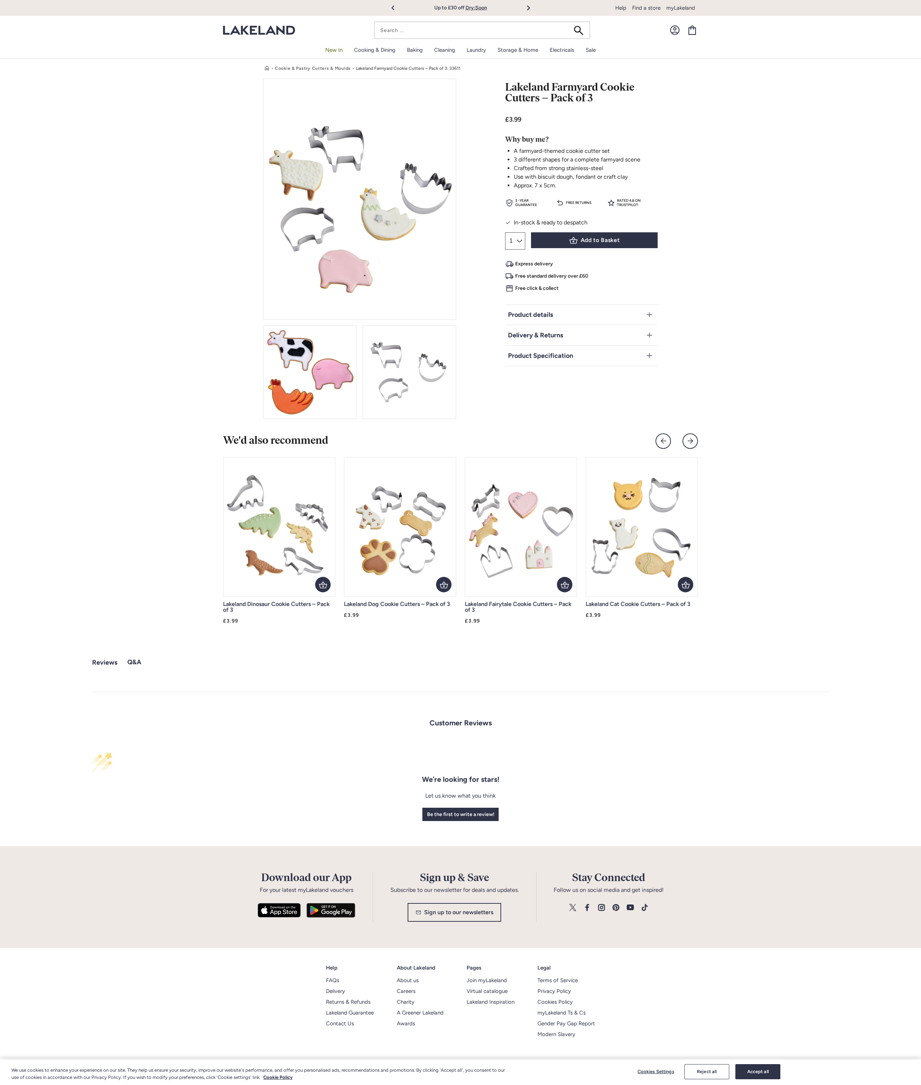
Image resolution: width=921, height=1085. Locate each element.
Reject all (707, 1071)
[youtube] (630, 908)
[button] (397, 8)
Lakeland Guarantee (350, 1012)
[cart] (692, 30)
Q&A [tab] (134, 662)
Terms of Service (557, 980)
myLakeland (680, 8)
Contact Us (340, 1023)
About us (408, 980)
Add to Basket (600, 240)
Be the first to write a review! (460, 814)
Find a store (646, 8)
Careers (406, 991)
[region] (460, 1072)
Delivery (335, 991)
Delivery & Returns (535, 335)
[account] (675, 30)
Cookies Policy (555, 1002)
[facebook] (587, 908)
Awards (406, 1023)
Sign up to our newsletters (458, 912)
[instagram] (601, 908)
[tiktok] (644, 908)
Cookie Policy (277, 1077)
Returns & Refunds (348, 1002)
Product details (530, 315)
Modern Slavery (556, 1034)
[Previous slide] (663, 441)
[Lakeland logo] (259, 30)
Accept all (758, 1071)
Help (620, 8)
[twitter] (572, 908)
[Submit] (581, 30)
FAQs (332, 980)
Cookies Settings (656, 1071)
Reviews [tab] (104, 662)
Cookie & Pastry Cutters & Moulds (313, 68)
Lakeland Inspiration (490, 1002)
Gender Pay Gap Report (566, 1023)
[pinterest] (616, 908)
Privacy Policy (554, 991)
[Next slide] (690, 441)
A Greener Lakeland (420, 1012)
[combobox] (482, 30)
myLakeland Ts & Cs (561, 1012)
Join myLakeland (487, 980)
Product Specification (540, 356)
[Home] (267, 68)
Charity (405, 1002)
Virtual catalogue (487, 991)
